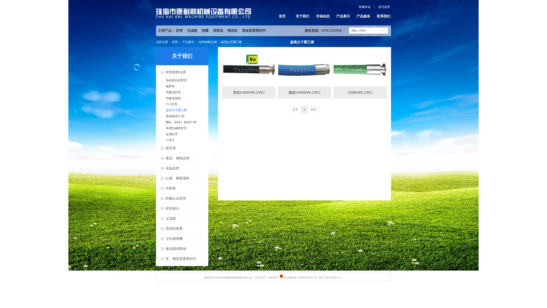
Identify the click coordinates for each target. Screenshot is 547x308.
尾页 (313, 109)
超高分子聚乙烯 (231, 42)
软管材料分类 (208, 42)
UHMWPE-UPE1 (360, 92)
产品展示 (188, 42)
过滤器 (192, 30)
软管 (179, 30)
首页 (175, 42)
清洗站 (232, 30)
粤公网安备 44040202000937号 (301, 277)
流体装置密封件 (254, 30)
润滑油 (218, 30)
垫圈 (205, 30)
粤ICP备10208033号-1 (331, 277)
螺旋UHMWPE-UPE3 (304, 92)
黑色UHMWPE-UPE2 (249, 92)
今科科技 (273, 277)
